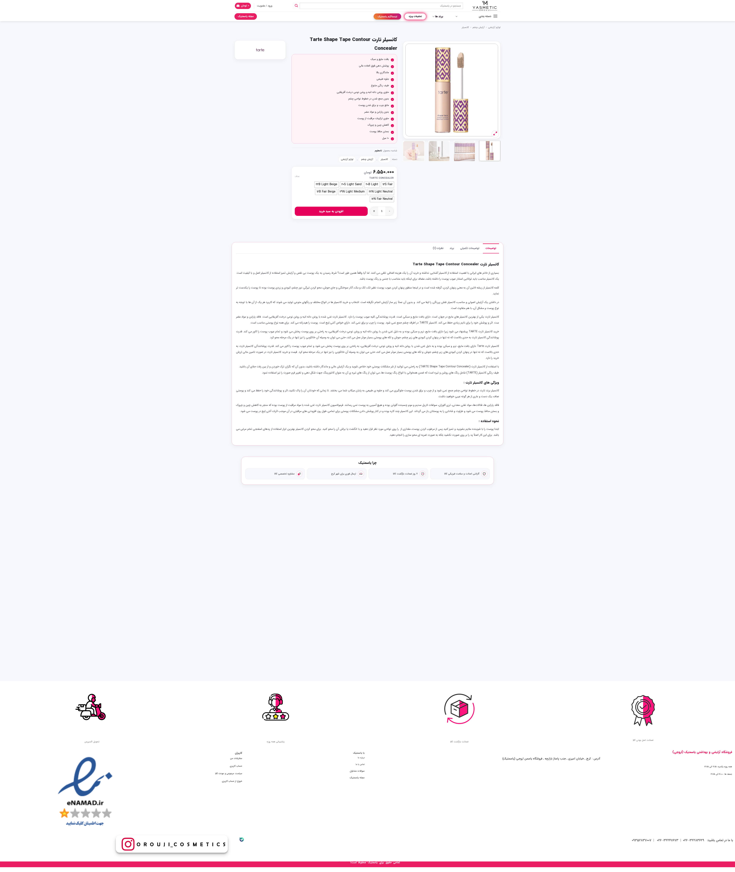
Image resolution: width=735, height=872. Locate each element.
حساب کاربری (236, 766)
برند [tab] (452, 248)
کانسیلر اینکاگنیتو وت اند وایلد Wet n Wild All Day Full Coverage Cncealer (367, 560)
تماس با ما (360, 764)
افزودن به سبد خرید (331, 211)
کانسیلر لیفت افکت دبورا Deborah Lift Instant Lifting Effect (314, 560)
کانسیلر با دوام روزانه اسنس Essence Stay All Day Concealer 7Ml (420, 560)
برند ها (439, 16)
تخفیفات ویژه (415, 16)
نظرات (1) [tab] (438, 248)
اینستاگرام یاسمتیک (387, 16)
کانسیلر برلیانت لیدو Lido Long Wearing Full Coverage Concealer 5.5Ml (473, 640)
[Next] (409, 90)
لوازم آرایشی (494, 27)
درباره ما (361, 757)
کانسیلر (465, 27)
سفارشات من (236, 758)
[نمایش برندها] (260, 50)
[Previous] (491, 90)
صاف (297, 176)
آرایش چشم (478, 27)
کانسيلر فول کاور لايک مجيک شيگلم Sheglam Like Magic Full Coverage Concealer (261, 562)
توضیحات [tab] (491, 248)
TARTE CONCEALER (381, 178)
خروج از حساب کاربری (232, 781)
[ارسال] (296, 6)
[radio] (387, 185)
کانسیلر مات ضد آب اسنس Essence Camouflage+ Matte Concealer (473, 560)
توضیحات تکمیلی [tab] (469, 248)
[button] (243, 6)
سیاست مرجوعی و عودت (230, 773)
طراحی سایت (342, 863)
